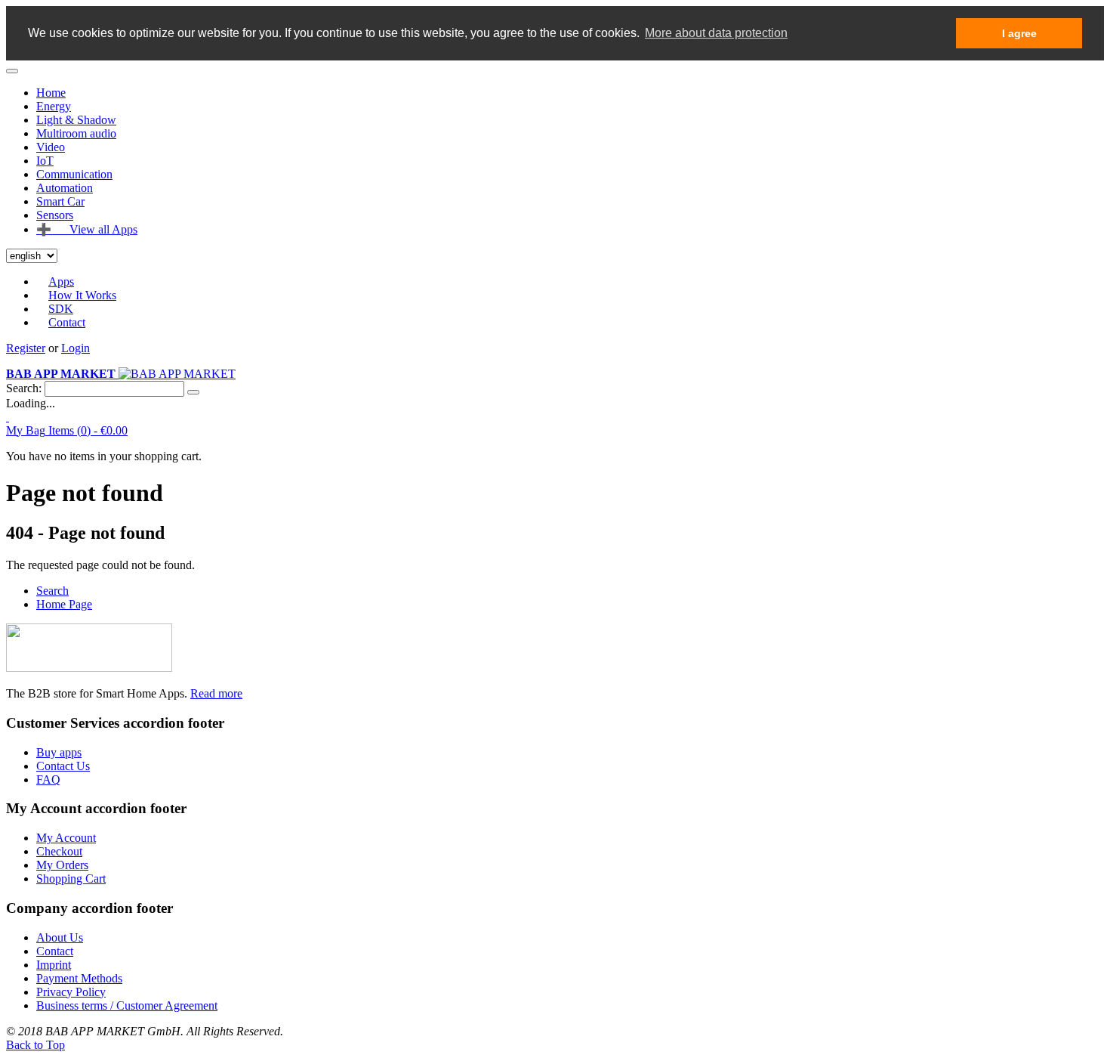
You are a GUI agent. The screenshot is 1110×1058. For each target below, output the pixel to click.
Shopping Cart (71, 878)
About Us (59, 937)
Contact (66, 322)
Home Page (64, 604)
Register (25, 348)
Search (52, 590)
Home (51, 92)
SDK (60, 308)
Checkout (59, 851)
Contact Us (63, 765)
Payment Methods (79, 978)
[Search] (193, 392)
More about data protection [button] (716, 32)
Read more (216, 693)
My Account (66, 837)
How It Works (82, 295)
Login (75, 348)
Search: (24, 388)
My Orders (62, 864)
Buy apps (59, 752)
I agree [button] (1019, 33)
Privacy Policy (71, 991)
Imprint (53, 964)
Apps (61, 281)
